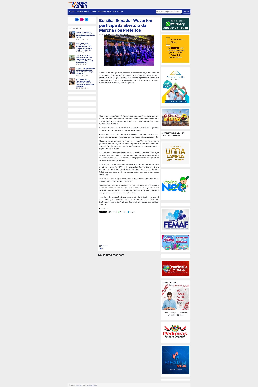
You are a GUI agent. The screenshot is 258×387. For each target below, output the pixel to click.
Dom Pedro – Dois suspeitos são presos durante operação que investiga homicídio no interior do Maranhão (84, 46)
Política (94, 12)
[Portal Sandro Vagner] (78, 4)
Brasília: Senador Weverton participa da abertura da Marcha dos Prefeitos (125, 25)
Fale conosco (118, 12)
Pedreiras (79, 12)
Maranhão (102, 12)
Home (71, 12)
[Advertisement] (129, 100)
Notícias (104, 246)
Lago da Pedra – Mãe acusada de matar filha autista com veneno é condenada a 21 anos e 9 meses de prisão (84, 59)
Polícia (86, 12)
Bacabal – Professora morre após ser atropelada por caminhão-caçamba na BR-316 (85, 34)
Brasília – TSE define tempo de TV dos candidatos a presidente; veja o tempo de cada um (85, 70)
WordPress (79, 385)
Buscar (186, 12)
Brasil (109, 12)
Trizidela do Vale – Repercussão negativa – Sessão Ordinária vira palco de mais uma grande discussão (85, 82)
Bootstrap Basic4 (92, 385)
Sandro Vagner (123, 34)
